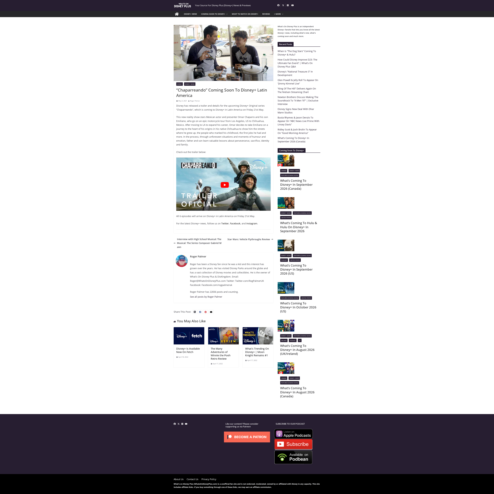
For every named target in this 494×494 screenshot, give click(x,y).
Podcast (284, 260)
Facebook (235, 223)
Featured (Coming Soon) (289, 175)
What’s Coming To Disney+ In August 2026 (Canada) (297, 392)
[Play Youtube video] (224, 185)
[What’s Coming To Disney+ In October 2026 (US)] (286, 284)
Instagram (251, 223)
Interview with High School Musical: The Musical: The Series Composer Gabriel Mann (199, 243)
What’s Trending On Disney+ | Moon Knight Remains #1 (257, 352)
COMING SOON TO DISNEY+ (213, 14)
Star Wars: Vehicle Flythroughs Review (248, 239)
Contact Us (192, 479)
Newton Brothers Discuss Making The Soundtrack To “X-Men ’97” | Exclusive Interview (298, 101)
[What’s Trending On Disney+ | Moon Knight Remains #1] (258, 329)
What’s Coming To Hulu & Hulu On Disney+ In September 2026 (298, 227)
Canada (283, 171)
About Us (179, 479)
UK (300, 340)
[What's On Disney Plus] (177, 14)
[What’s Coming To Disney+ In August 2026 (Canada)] (286, 364)
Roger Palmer (195, 101)
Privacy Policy (208, 479)
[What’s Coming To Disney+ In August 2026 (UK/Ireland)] (286, 321)
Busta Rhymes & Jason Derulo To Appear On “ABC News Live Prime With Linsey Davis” (298, 121)
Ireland (283, 340)
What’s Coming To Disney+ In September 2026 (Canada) (296, 184)
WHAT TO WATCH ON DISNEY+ (245, 14)
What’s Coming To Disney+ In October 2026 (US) (298, 307)
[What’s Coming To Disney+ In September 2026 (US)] (286, 241)
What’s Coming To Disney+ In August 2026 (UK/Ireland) (297, 350)
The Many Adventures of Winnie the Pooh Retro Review (220, 353)
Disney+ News (189, 84)
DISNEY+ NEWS (190, 14)
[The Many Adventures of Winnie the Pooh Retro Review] (223, 329)
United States (286, 218)
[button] (226, 14)
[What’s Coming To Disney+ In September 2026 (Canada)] (286, 156)
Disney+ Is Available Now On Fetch (188, 350)
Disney (179, 84)
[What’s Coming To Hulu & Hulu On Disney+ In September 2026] (286, 199)
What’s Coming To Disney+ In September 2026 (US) (296, 269)
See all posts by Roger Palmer (206, 296)
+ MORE (277, 14)
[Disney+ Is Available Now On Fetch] (189, 329)
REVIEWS (266, 14)
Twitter (225, 223)
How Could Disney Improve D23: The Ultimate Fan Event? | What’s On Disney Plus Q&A (297, 63)
